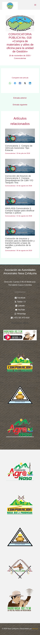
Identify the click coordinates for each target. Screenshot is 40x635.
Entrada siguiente (20, 105)
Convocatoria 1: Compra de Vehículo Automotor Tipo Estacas (18, 148)
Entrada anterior (20, 98)
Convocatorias (20, 58)
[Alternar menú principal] (35, 4)
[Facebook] (20, 83)
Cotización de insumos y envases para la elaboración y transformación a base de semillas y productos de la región (20, 243)
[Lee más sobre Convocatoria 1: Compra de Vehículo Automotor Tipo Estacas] (20, 135)
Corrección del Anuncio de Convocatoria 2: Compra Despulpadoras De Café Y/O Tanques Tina (19, 179)
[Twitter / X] (25, 83)
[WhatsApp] (10, 83)
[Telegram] (15, 83)
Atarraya (35, 628)
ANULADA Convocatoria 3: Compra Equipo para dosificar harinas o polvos (19, 210)
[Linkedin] (30, 83)
